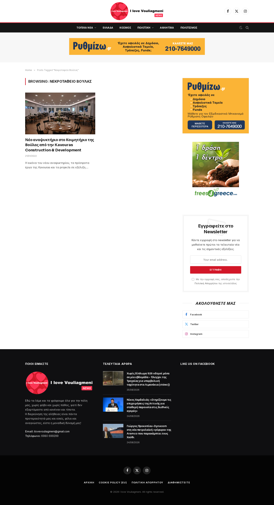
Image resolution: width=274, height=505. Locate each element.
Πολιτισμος (188, 27)
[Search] (247, 28)
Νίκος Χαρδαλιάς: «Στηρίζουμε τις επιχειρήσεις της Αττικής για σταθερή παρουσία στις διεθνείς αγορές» (149, 405)
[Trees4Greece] (215, 170)
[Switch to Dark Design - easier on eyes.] (240, 27)
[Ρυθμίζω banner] (137, 46)
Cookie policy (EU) (113, 482)
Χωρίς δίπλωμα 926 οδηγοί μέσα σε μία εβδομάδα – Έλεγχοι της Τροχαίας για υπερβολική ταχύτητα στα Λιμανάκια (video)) (148, 379)
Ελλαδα (108, 27)
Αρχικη (89, 482)
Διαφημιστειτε (179, 482)
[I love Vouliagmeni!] (137, 11)
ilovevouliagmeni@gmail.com (52, 431)
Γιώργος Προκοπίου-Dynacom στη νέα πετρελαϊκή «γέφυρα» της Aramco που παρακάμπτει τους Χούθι (149, 431)
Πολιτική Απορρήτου (206, 283)
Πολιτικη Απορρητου (147, 482)
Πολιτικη (143, 27)
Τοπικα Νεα (85, 27)
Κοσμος (125, 27)
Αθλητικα (167, 27)
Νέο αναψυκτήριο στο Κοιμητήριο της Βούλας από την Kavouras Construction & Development (59, 145)
